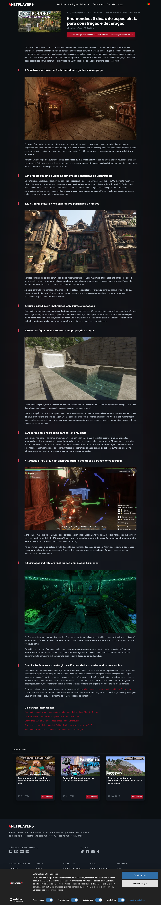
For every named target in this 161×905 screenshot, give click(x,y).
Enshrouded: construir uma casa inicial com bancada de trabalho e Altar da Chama (61, 712)
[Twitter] (83, 851)
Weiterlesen (47, 796)
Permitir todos (140, 875)
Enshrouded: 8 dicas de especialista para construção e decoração (54, 729)
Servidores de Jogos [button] (67, 4)
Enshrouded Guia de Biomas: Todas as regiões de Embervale (52, 721)
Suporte (111, 4)
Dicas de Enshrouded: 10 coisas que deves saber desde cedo (52, 716)
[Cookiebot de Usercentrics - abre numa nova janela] (16, 900)
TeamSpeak (99, 4)
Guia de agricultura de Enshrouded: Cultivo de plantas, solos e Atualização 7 (58, 725)
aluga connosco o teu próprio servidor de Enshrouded (107, 689)
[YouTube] (94, 851)
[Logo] (21, 4)
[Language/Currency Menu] (148, 4)
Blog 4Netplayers (75, 12)
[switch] (74, 900)
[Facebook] (88, 851)
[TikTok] (99, 851)
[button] (120, 4)
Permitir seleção (140, 883)
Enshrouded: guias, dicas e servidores (102, 12)
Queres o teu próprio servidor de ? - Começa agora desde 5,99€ (101, 35)
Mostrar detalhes (137, 900)
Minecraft (85, 4)
